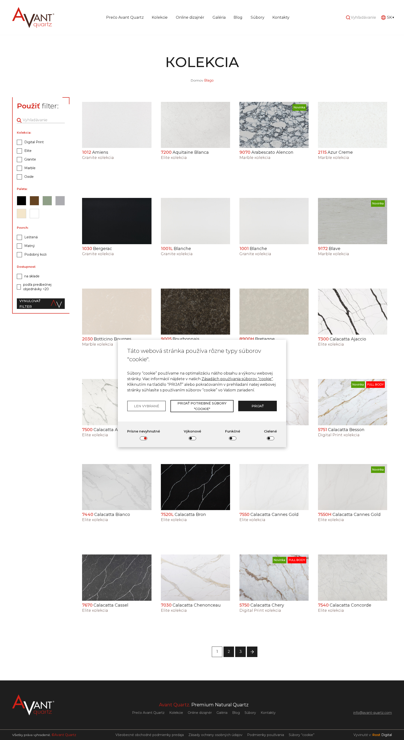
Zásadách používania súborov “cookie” (237, 379)
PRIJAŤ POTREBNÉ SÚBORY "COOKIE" (202, 406)
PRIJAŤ (258, 406)
